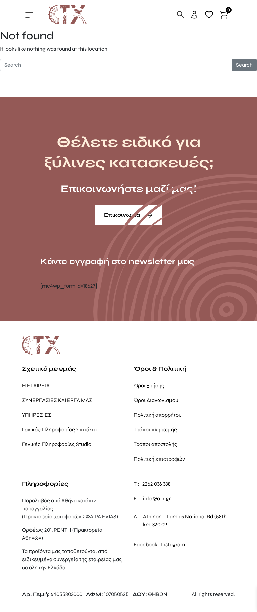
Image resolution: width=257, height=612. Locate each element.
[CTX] (67, 14)
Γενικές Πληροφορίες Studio (56, 444)
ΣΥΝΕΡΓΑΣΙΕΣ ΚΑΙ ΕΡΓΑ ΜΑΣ (57, 400)
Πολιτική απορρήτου (158, 415)
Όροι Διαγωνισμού (156, 400)
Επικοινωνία (123, 215)
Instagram (173, 544)
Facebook (145, 544)
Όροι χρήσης (149, 385)
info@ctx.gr (157, 498)
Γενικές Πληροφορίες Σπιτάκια (59, 429)
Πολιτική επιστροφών (159, 459)
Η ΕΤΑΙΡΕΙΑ (36, 385)
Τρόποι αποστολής (155, 444)
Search (244, 65)
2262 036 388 (156, 484)
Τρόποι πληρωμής (155, 429)
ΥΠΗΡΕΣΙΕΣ (36, 415)
